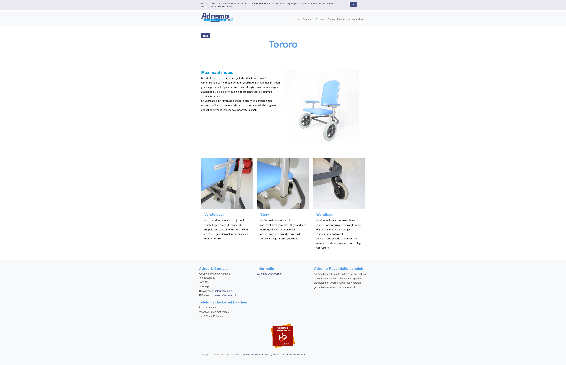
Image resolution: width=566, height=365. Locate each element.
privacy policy (261, 3)
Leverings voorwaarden (269, 273)
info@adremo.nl (224, 291)
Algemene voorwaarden (294, 354)
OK (353, 4)
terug (205, 35)
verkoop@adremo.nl (224, 295)
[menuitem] (297, 19)
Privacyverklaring (273, 354)
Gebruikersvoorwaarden (252, 354)
